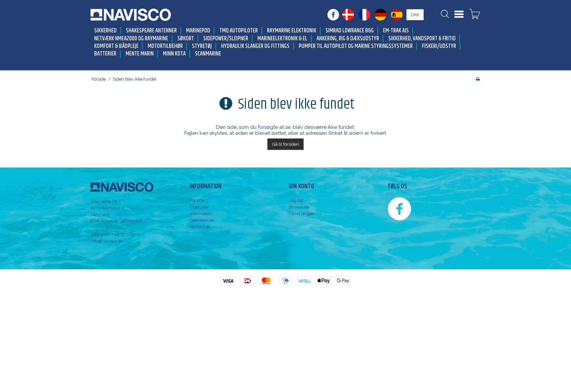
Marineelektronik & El (282, 39)
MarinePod (198, 31)
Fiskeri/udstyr (439, 46)
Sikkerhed (105, 31)
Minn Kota (174, 54)
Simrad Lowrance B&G (349, 31)
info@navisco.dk (107, 241)
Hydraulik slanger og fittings (255, 46)
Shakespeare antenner (151, 31)
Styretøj (202, 46)
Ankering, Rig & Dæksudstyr (348, 39)
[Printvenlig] (477, 79)
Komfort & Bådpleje (116, 46)
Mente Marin (140, 54)
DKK (415, 14)
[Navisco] (131, 15)
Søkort (185, 39)
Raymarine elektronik (291, 31)
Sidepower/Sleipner (225, 39)
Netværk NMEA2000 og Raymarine (131, 39)
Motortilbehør (165, 46)
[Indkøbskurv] (474, 14)
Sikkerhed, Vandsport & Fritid (422, 39)
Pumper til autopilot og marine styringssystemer (356, 46)
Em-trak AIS (396, 31)
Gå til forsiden (285, 144)
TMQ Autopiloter (238, 31)
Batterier (105, 54)
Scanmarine (208, 54)
